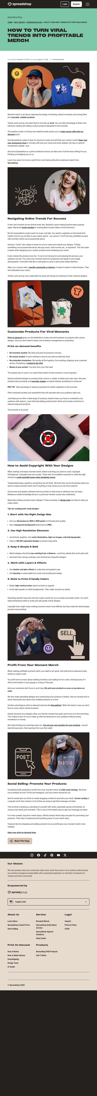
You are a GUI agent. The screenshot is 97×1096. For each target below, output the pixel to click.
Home (10, 22)
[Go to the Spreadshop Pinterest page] (51, 855)
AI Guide (11, 967)
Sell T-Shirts (41, 955)
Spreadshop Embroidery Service (46, 926)
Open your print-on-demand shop (22, 832)
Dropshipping (13, 959)
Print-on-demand (15, 338)
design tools (65, 500)
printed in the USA (35, 363)
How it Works (13, 951)
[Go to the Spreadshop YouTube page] (58, 855)
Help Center (19, 22)
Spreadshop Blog (34, 22)
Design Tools (13, 963)
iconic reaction (28, 227)
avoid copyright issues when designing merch (36, 477)
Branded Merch (42, 921)
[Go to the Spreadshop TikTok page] (45, 855)
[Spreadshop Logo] (19, 4)
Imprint (68, 921)
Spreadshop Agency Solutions (44, 933)
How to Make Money (16, 955)
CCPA (67, 929)
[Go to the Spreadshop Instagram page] (32, 855)
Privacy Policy (71, 925)
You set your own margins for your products (61, 725)
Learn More (13, 921)
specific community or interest (42, 267)
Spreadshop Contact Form (19, 925)
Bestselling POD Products (47, 951)
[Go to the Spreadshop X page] (65, 855)
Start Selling (13, 929)
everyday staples (39, 381)
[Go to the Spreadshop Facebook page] (38, 855)
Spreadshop (56, 705)
